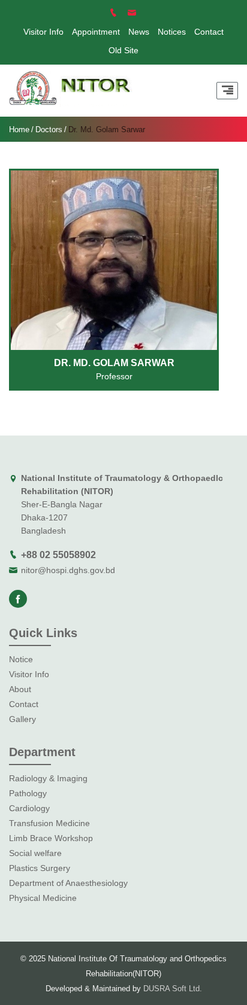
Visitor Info (43, 31)
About (20, 689)
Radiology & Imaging (48, 778)
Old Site (123, 50)
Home (19, 129)
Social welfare (35, 853)
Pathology (28, 793)
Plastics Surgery (39, 868)
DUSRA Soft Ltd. (172, 988)
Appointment (96, 31)
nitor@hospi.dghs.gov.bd (68, 570)
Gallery (22, 719)
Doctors (48, 129)
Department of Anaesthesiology (68, 883)
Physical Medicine (43, 898)
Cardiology (29, 808)
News (138, 31)
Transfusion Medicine (49, 823)
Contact (209, 31)
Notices (172, 31)
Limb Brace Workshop (51, 838)
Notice (21, 659)
